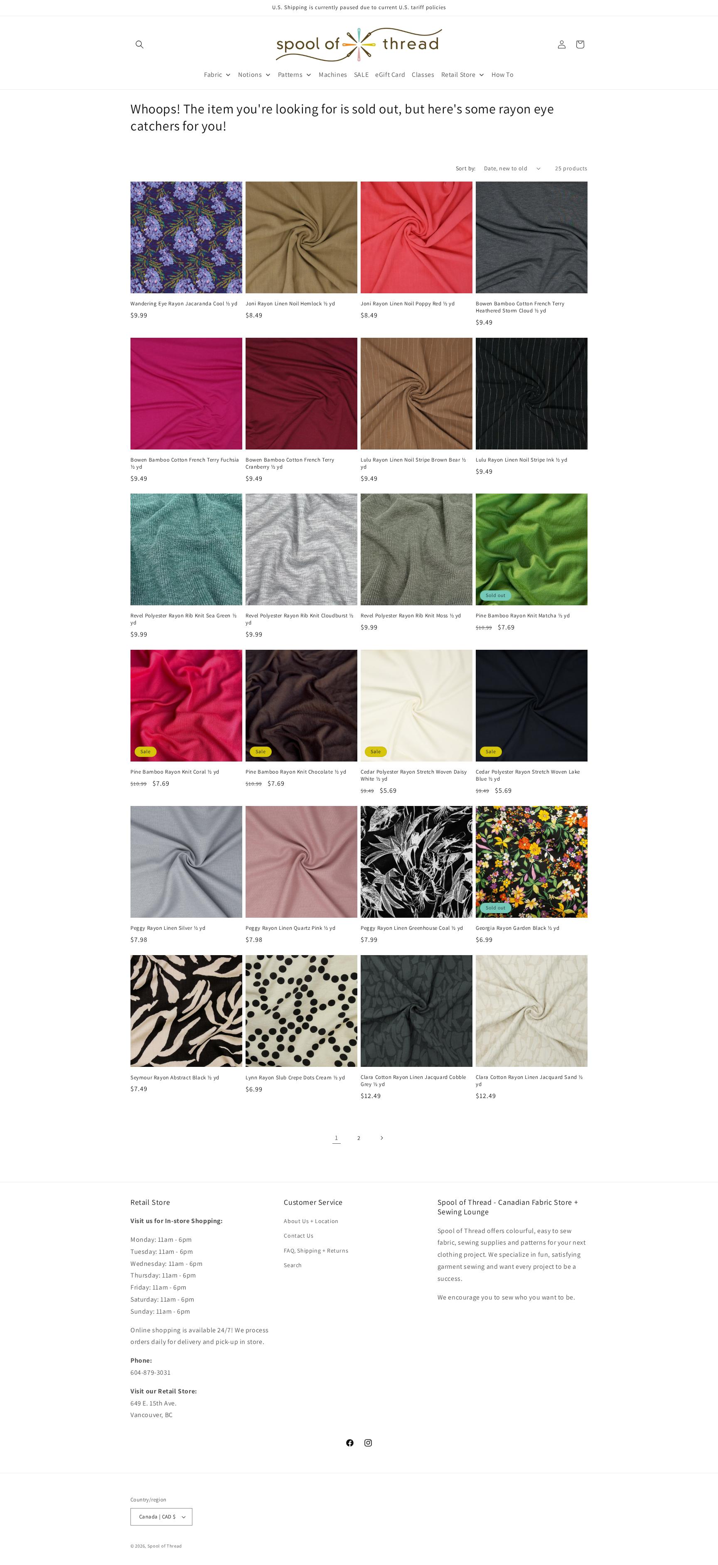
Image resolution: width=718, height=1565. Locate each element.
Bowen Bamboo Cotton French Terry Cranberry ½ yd (290, 463)
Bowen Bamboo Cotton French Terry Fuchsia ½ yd (184, 463)
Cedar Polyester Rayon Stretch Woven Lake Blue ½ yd (528, 775)
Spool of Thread (165, 1546)
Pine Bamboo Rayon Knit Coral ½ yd (174, 772)
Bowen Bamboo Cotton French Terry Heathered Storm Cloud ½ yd (520, 307)
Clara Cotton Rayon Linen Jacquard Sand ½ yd (529, 1081)
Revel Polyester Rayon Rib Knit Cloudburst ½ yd (300, 619)
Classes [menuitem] (423, 74)
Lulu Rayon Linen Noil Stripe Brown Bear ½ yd (413, 463)
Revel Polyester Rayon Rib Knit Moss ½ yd (411, 615)
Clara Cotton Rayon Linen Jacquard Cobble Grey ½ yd (413, 1081)
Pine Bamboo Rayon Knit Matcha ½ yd (523, 615)
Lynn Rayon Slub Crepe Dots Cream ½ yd (295, 1077)
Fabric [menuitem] (213, 74)
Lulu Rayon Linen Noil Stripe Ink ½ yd (521, 460)
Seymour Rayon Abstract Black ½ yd (174, 1077)
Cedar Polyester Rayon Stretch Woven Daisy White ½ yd (414, 775)
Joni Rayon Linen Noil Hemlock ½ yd (290, 303)
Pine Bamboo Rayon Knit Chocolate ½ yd (296, 772)
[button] (139, 44)
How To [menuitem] (503, 74)
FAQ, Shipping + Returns (316, 1250)
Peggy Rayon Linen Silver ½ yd (167, 928)
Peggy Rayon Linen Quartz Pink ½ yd (290, 928)
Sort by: (466, 168)
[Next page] (381, 1138)
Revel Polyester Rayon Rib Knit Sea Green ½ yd (183, 619)
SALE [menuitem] (361, 74)
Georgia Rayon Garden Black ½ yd (518, 928)
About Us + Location (311, 1221)
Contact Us (298, 1235)
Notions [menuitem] (250, 74)
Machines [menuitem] (333, 74)
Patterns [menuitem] (290, 74)
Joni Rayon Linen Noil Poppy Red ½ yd (408, 303)
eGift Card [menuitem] (390, 74)
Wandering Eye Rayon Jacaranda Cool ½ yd (183, 303)
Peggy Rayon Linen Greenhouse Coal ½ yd (412, 928)
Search (293, 1265)
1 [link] (336, 1137)
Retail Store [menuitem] (458, 74)
